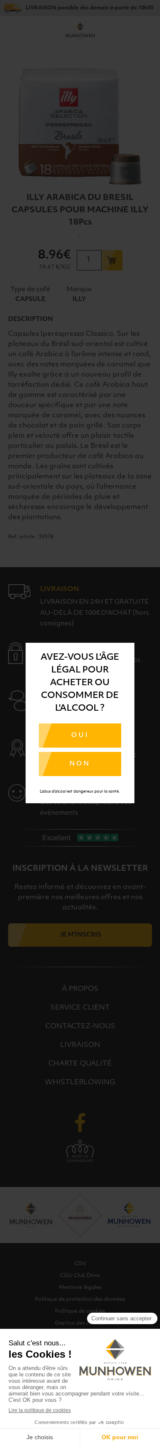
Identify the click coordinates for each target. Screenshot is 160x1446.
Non (80, 764)
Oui (80, 735)
